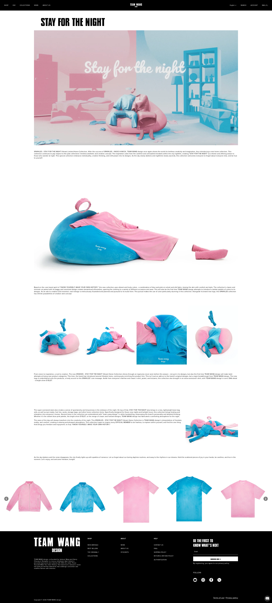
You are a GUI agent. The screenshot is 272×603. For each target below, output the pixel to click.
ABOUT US (124, 548)
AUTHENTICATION (160, 560)
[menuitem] (6, 5)
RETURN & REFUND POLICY (164, 556)
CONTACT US (158, 545)
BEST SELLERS (93, 548)
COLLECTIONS (93, 556)
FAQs (156, 548)
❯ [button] (265, 498)
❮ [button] (6, 498)
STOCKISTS (125, 552)
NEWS (123, 545)
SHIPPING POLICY (160, 552)
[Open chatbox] (267, 599)
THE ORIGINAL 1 (93, 552)
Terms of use (218, 598)
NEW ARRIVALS (93, 545)
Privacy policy (232, 598)
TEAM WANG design (54, 600)
